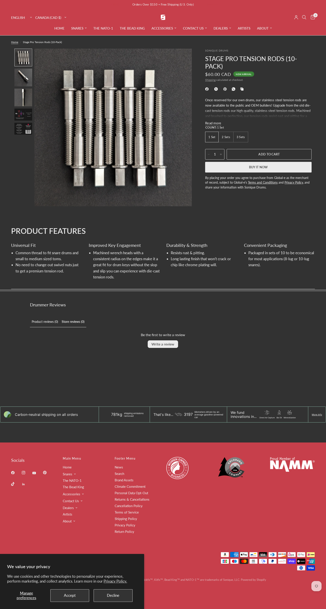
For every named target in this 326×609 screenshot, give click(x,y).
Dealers (221, 28)
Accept (70, 595)
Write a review (162, 344)
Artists (244, 28)
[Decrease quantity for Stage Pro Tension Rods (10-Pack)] (208, 154)
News (119, 467)
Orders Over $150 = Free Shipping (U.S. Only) (163, 4)
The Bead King (132, 28)
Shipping (210, 79)
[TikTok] (16, 484)
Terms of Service (127, 512)
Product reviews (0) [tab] (45, 321)
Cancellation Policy (129, 506)
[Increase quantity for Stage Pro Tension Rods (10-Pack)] (221, 154)
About (263, 28)
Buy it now (258, 167)
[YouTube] (37, 473)
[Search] (304, 17)
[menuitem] (59, 28)
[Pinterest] (226, 89)
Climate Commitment (130, 486)
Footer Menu (125, 458)
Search (119, 474)
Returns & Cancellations (132, 499)
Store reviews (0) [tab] (73, 321)
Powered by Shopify (253, 579)
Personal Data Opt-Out (131, 493)
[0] (311, 17)
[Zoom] (182, 58)
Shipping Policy (126, 519)
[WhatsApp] (234, 89)
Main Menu (72, 458)
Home (59, 28)
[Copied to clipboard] (242, 89)
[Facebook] (207, 89)
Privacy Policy (125, 525)
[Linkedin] (26, 484)
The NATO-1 (103, 28)
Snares (77, 28)
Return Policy (124, 532)
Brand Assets (124, 480)
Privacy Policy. (115, 581)
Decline (113, 595)
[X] (217, 89)
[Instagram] (26, 473)
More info (317, 414)
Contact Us (193, 28)
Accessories (162, 28)
